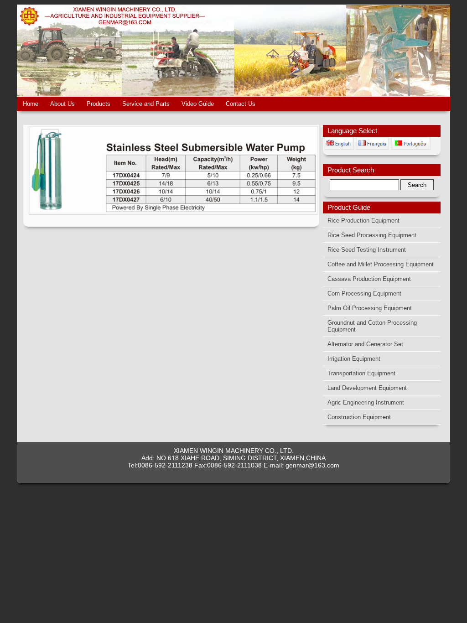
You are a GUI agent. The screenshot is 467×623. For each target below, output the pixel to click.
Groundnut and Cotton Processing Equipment (372, 326)
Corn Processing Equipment (364, 293)
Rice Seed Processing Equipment (371, 235)
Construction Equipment (359, 417)
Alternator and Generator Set (365, 344)
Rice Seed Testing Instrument (366, 249)
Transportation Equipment (361, 373)
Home (30, 103)
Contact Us (240, 103)
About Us (62, 103)
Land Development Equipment (367, 387)
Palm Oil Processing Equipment (369, 308)
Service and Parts (146, 103)
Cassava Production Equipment (369, 278)
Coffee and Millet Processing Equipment (380, 264)
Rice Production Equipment (363, 220)
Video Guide (198, 103)
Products (98, 103)
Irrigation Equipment (353, 358)
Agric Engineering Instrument (365, 402)
